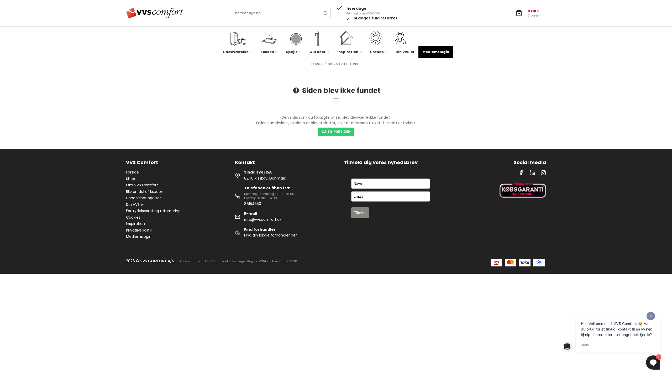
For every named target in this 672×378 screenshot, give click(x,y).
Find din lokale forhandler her (270, 235)
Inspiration (135, 223)
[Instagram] (543, 174)
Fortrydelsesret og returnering (153, 210)
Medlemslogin (435, 51)
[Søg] (325, 13)
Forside (132, 172)
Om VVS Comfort (142, 185)
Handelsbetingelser (143, 198)
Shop (130, 178)
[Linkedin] (532, 174)
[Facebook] (521, 174)
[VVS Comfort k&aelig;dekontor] (154, 13)
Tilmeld (360, 212)
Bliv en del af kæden (144, 191)
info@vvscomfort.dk (262, 219)
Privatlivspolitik (139, 230)
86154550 (252, 203)
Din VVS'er (405, 51)
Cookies (133, 217)
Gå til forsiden (336, 131)
